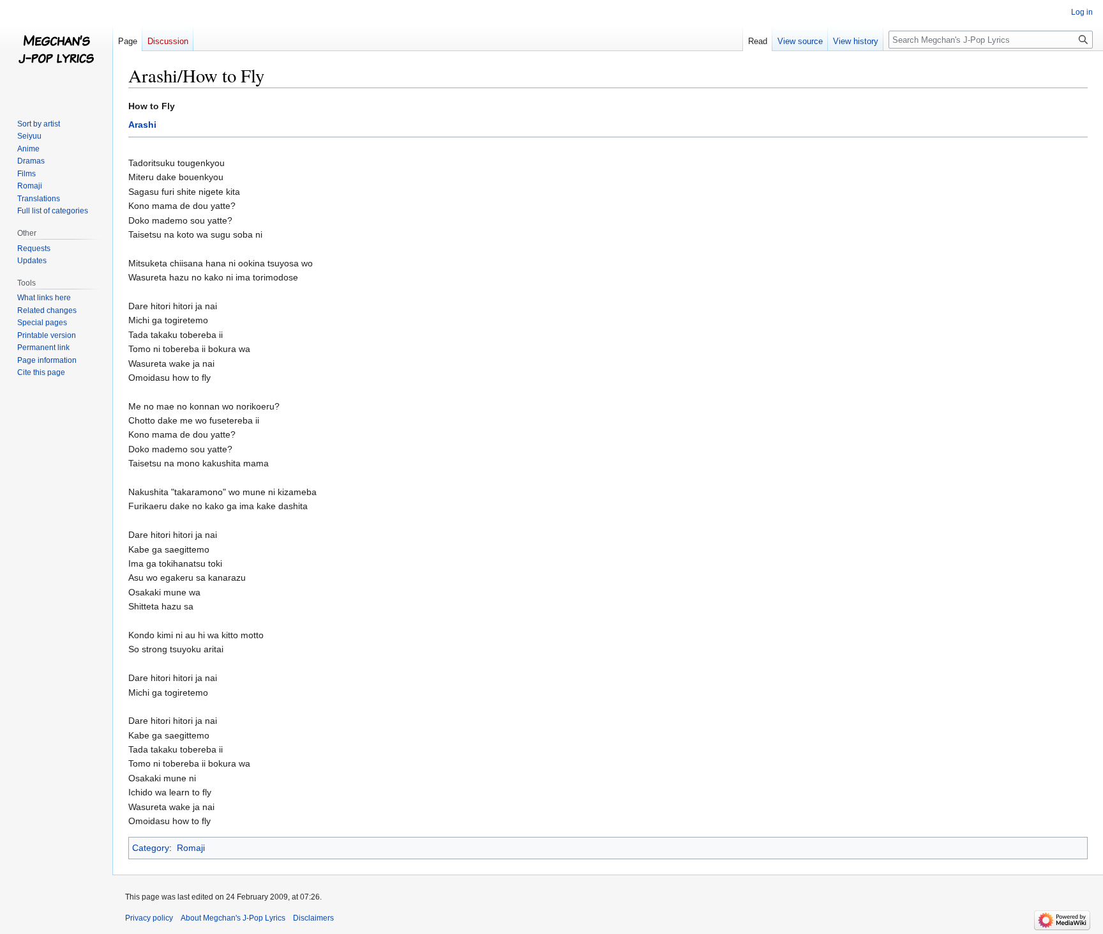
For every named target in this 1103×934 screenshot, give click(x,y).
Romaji (191, 848)
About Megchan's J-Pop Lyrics (233, 918)
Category (150, 848)
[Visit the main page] (56, 51)
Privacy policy (149, 918)
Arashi (142, 124)
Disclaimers (313, 918)
